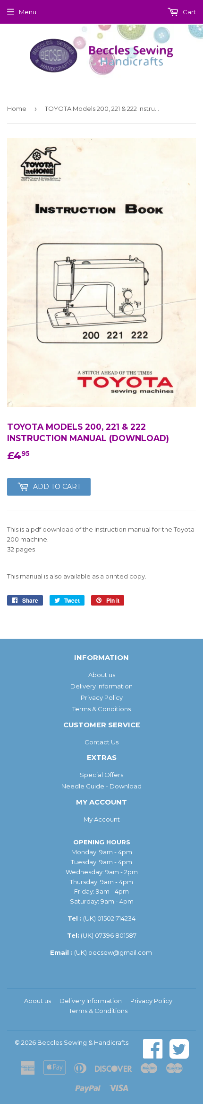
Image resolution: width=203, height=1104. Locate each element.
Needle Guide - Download (101, 786)
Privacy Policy (102, 697)
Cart (188, 12)
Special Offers (101, 774)
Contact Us (101, 742)
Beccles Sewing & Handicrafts (82, 1042)
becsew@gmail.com (120, 952)
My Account (102, 819)
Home (16, 108)
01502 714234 (116, 918)
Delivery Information (101, 686)
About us (101, 675)
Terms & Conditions (101, 709)
